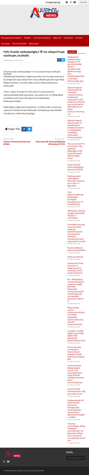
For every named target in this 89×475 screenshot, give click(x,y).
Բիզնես (27, 38)
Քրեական (34, 44)
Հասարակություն (42, 38)
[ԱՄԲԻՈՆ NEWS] (44, 14)
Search (82, 2)
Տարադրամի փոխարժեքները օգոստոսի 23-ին (75, 167)
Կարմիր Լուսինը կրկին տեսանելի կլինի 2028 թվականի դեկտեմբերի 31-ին (76, 336)
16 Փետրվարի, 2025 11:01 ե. (13, 60)
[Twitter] (63, 60)
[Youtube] (74, 2)
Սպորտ (79, 38)
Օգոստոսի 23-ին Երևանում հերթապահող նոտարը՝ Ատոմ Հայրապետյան (75, 268)
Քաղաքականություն (11, 38)
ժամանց (5, 44)
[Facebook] (70, 2)
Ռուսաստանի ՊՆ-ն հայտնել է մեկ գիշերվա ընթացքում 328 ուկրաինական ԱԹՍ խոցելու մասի (76, 151)
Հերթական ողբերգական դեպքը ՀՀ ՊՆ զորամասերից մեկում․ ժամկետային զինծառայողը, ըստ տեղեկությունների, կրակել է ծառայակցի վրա (75, 69)
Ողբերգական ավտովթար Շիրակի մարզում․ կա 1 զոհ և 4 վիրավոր (76, 181)
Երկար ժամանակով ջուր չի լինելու (16, 143)
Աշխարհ (57, 38)
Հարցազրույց (52, 2)
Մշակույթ (68, 38)
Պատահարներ (19, 44)
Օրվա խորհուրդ (75, 257)
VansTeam (41, 471)
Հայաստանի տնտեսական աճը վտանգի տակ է (76, 391)
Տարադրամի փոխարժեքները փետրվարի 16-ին (50, 143)
